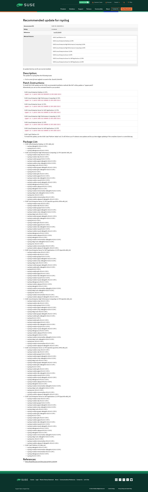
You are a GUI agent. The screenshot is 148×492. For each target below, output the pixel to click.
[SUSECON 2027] (84, 2)
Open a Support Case (24, 488)
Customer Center (98, 2)
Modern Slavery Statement (47, 479)
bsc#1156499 (57, 32)
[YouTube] (116, 479)
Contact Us (115, 9)
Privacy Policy (121, 488)
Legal (37, 479)
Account (109, 2)
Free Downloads (126, 9)
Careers (32, 479)
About (56, 479)
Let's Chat (86, 479)
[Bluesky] (131, 479)
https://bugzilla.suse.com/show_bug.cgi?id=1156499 (41, 461)
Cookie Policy (129, 488)
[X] (124, 479)
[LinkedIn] (127, 479)
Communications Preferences (67, 479)
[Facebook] (120, 479)
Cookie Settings (111, 488)
